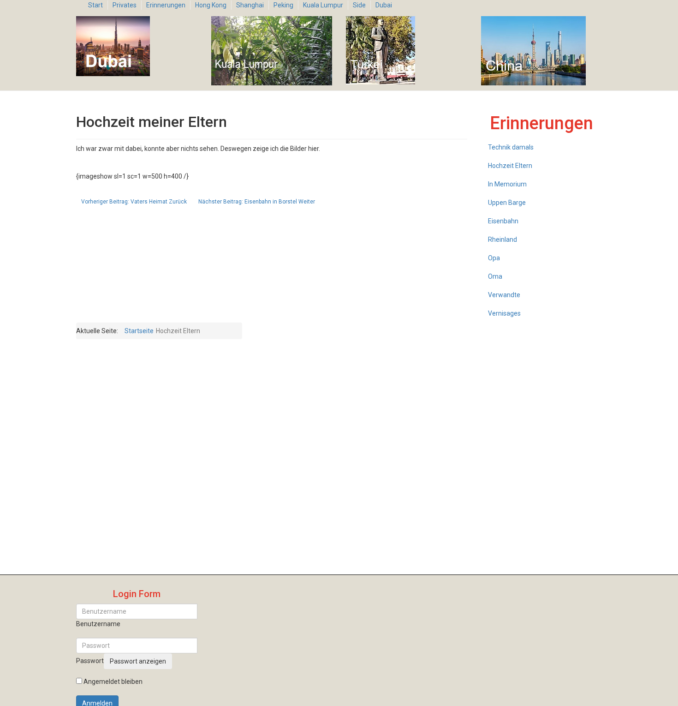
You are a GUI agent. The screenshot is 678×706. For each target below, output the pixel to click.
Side (359, 5)
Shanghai (250, 5)
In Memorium (507, 184)
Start (95, 5)
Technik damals (511, 147)
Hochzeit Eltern (510, 165)
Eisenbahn (503, 221)
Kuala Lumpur (323, 5)
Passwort (90, 660)
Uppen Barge (507, 202)
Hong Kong (210, 5)
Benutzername (98, 624)
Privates (125, 5)
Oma (495, 276)
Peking (283, 5)
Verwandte (504, 295)
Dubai (383, 5)
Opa (494, 258)
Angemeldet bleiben (113, 681)
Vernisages (504, 313)
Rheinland (502, 239)
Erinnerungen (165, 5)
